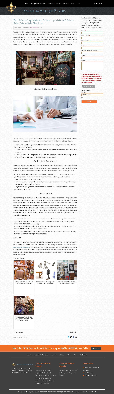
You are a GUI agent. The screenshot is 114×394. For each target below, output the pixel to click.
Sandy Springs (71, 373)
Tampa (47, 381)
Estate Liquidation (33, 27)
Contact (65, 3)
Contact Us (83, 355)
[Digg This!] (76, 337)
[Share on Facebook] (73, 337)
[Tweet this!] (69, 337)
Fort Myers (47, 373)
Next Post (73, 332)
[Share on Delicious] (71, 337)
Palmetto (46, 383)
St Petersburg (40, 381)
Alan (41, 27)
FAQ (78, 3)
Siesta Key (48, 378)
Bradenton (39, 370)
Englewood (39, 373)
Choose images (88, 86)
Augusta (67, 370)
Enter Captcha (86, 90)
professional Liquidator (21, 247)
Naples (47, 375)
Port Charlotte (40, 378)
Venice (52, 381)
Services (50, 3)
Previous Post (18, 332)
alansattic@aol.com (90, 375)
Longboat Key (40, 375)
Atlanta (62, 370)
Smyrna (62, 375)
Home (26, 3)
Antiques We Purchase (38, 3)
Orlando (53, 375)
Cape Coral (39, 383)
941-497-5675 (97, 27)
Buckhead (74, 370)
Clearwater (46, 370)
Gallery (58, 3)
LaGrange (62, 373)
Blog (72, 3)
